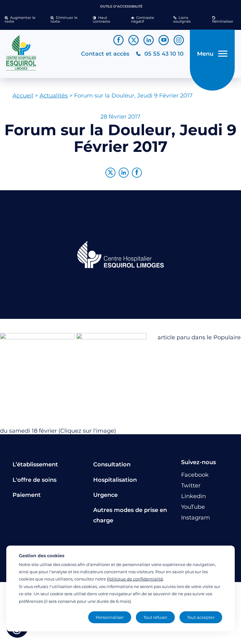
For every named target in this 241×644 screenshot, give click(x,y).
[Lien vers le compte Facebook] (118, 40)
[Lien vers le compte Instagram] (179, 40)
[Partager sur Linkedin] (123, 172)
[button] (23, 20)
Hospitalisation (115, 479)
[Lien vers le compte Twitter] (133, 40)
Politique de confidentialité (135, 578)
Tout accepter (201, 617)
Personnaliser (110, 617)
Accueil (23, 95)
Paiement (27, 494)
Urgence (105, 494)
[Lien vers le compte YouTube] (163, 40)
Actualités (54, 95)
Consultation (112, 464)
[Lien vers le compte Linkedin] (148, 40)
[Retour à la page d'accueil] (40, 53)
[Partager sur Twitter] (110, 172)
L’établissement (35, 464)
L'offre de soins (34, 479)
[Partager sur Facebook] (137, 172)
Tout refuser (155, 617)
